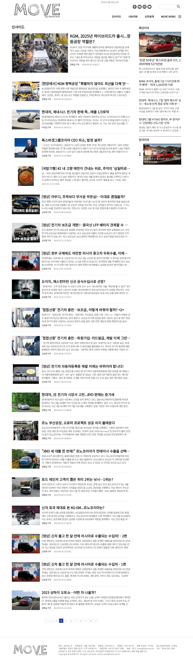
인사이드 (116, 16)
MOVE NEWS (168, 16)
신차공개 (149, 16)
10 (91, 620)
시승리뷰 (133, 16)
